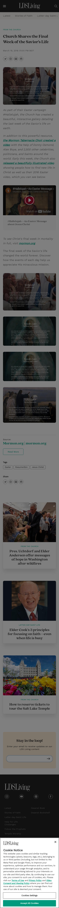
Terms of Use (17, 880)
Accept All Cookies (29, 903)
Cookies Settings (29, 895)
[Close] (55, 842)
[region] (29, 873)
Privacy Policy (35, 880)
